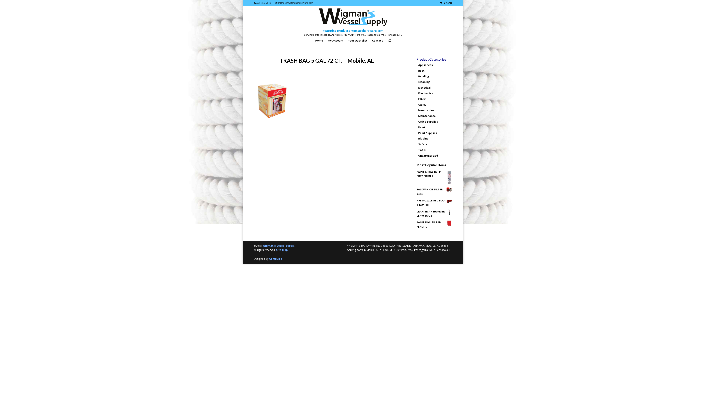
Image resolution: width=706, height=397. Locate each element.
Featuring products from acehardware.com (353, 31)
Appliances (425, 65)
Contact (377, 40)
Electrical (424, 87)
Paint (421, 127)
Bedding (423, 76)
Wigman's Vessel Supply (279, 245)
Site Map (282, 250)
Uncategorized (428, 155)
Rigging (423, 138)
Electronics (425, 93)
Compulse (275, 258)
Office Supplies (428, 121)
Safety (422, 144)
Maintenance (427, 116)
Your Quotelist (357, 40)
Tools (422, 150)
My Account (335, 40)
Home (319, 40)
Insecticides (426, 110)
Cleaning (424, 82)
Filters (422, 99)
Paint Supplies (427, 133)
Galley (422, 104)
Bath (421, 70)
